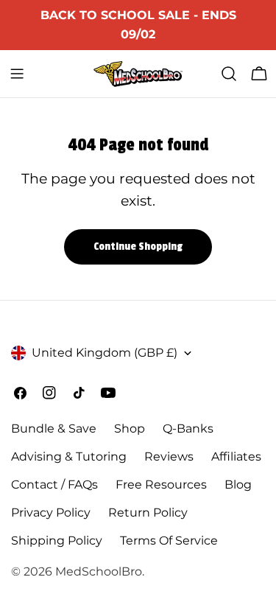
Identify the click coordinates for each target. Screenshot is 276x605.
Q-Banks (188, 429)
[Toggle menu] (17, 73)
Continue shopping (138, 246)
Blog (238, 485)
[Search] (229, 73)
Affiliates (236, 457)
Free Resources (161, 485)
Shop (129, 429)
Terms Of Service (169, 541)
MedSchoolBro (98, 571)
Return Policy (148, 513)
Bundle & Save (53, 429)
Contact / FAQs (54, 485)
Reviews (169, 457)
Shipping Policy (56, 541)
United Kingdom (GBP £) (104, 353)
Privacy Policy (51, 513)
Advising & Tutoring (69, 457)
